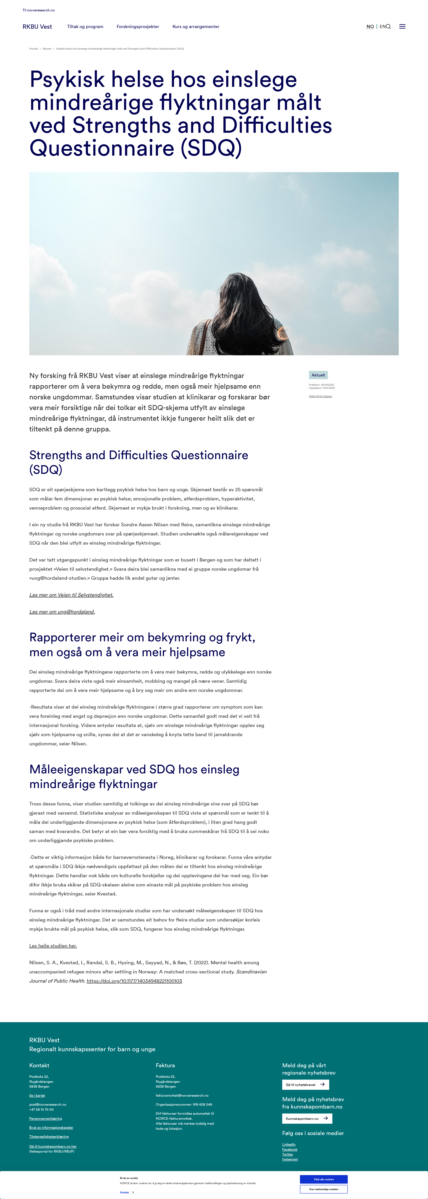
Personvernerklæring (45, 1118)
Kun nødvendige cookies (323, 1189)
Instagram (290, 1159)
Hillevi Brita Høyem (320, 396)
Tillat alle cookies (324, 1179)
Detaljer (124, 1192)
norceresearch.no (41, 10)
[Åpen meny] (402, 26)
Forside (33, 48)
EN (383, 26)
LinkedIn (289, 1144)
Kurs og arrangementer (196, 26)
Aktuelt (47, 48)
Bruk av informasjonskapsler (51, 1127)
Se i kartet (37, 1095)
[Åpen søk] (388, 26)
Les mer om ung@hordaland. (62, 612)
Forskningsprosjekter (138, 26)
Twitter (287, 1154)
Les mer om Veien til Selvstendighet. (71, 595)
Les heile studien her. (53, 946)
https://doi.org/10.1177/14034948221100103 (134, 981)
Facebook (289, 1149)
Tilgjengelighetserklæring (49, 1136)
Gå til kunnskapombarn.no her (53, 1146)
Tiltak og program (85, 26)
